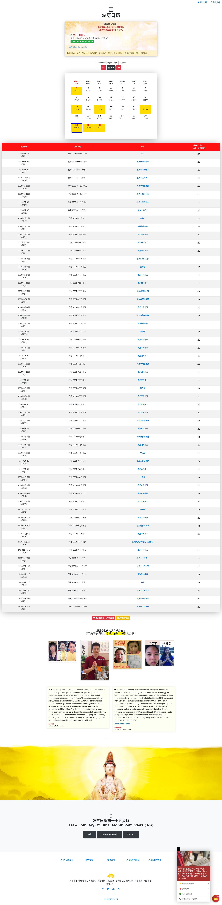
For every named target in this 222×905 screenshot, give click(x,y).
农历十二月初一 (143, 178)
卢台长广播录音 (132, 860)
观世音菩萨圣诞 (143, 315)
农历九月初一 (143, 501)
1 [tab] (104, 738)
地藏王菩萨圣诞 (143, 461)
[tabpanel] (78, 709)
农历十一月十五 (143, 566)
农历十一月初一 (143, 558)
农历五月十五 (143, 396)
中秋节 (142, 477)
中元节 (142, 453)
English (130, 834)
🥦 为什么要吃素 (185, 894)
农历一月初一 (143, 234)
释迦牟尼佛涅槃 (143, 299)
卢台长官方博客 (154, 860)
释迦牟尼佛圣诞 (143, 364)
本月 (112, 68)
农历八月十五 (143, 485)
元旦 (143, 154)
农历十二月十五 (143, 194)
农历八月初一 (143, 469)
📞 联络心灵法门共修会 (188, 899)
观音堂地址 (124, 618)
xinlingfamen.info (111, 899)
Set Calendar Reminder (79, 47)
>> (119, 68)
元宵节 (142, 267)
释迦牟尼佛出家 (143, 291)
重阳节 (142, 509)
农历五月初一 (143, 380)
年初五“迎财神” (143, 259)
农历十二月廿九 (143, 202)
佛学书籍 (89, 860)
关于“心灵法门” (67, 860)
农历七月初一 (143, 429)
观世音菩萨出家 (143, 526)
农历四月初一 (143, 356)
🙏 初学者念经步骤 (186, 883)
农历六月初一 (143, 404)
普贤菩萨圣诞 (143, 323)
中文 (90, 834)
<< (103, 68)
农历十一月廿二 (143, 170)
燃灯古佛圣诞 (143, 493)
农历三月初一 (143, 340)
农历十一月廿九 (143, 590)
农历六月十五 (143, 412)
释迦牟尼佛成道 (143, 186)
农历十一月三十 (143, 598)
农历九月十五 (143, 518)
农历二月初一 (143, 283)
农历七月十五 (143, 445)
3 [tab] (111, 738)
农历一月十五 (143, 275)
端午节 (142, 388)
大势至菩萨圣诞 (143, 437)
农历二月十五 (143, 307)
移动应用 (111, 860)
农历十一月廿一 (143, 162)
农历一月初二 (143, 242)
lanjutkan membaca (122, 724)
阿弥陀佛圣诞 (143, 574)
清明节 (142, 331)
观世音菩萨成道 (143, 420)
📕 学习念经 (184, 889)
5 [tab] (118, 738)
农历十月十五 (143, 550)
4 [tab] (114, 738)
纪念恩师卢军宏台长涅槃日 (142, 542)
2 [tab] (107, 738)
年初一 (142, 218)
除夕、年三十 (143, 210)
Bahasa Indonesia (109, 834)
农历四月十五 (143, 372)
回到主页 (203, 2)
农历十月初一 (143, 534)
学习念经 (216, 2)
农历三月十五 (143, 348)
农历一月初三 (143, 251)
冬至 (143, 582)
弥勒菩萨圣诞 (143, 226)
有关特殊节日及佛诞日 (104, 618)
